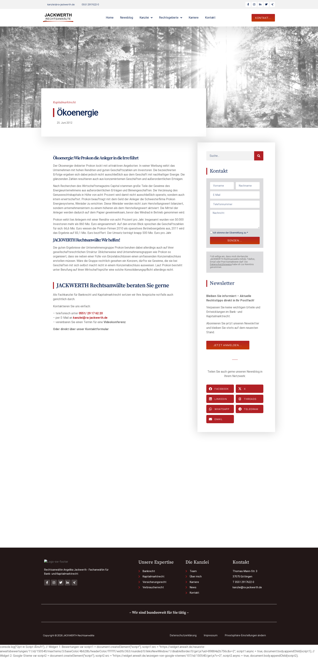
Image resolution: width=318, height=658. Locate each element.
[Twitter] (266, 4)
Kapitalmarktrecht (64, 102)
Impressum (211, 635)
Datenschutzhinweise (221, 264)
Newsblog (126, 17)
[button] (220, 389)
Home (110, 17)
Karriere (194, 17)
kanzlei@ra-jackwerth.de (90, 317)
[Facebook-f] (248, 4)
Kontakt (210, 17)
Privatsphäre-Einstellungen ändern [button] (245, 635)
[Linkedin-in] (260, 4)
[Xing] (272, 4)
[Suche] (258, 155)
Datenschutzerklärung (183, 635)
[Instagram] (254, 4)
